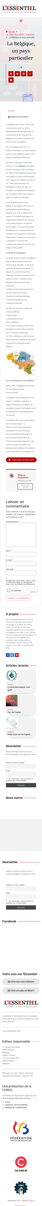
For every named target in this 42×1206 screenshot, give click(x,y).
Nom (9, 551)
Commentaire (12, 522)
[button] (11, 73)
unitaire (22, 166)
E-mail (9, 560)
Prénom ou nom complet (15, 763)
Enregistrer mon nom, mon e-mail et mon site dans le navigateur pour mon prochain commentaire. (20, 582)
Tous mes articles (25, 486)
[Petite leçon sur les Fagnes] (12, 722)
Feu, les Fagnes (14, 712)
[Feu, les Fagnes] (12, 700)
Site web (10, 569)
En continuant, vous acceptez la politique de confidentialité (19, 780)
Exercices (30, 34)
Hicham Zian (27, 1200)
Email (8, 771)
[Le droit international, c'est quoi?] (12, 675)
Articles (10, 684)
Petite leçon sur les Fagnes (19, 734)
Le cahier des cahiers (15, 34)
